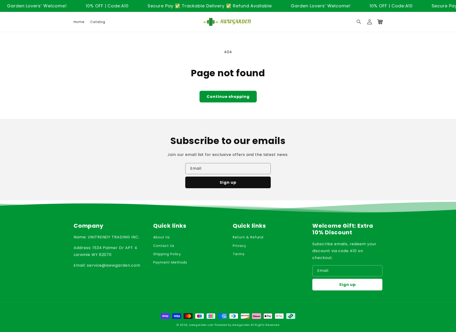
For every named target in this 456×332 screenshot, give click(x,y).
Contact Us (163, 245)
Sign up (228, 182)
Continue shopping (228, 96)
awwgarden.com (201, 325)
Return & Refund (248, 237)
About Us (161, 237)
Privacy (239, 245)
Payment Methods (170, 262)
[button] (359, 22)
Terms (239, 254)
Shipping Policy (167, 254)
